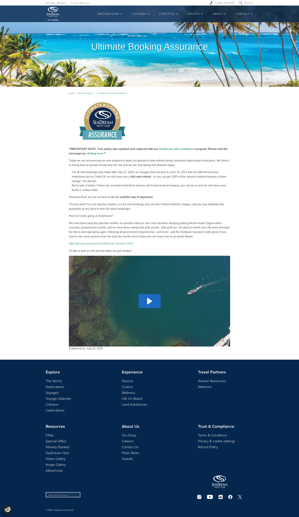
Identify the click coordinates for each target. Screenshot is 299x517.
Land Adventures (134, 404)
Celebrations (55, 410)
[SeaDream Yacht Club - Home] (219, 482)
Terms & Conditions (212, 435)
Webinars (205, 386)
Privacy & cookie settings (216, 440)
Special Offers (56, 440)
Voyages (52, 392)
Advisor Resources (212, 380)
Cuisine (127, 386)
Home (71, 93)
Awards (127, 458)
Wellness (128, 392)
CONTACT (243, 14)
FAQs (50, 435)
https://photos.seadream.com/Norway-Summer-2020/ (101, 243)
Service (127, 380)
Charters (52, 404)
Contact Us (130, 446)
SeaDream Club (57, 452)
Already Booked (56, 3)
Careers (127, 440)
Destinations (55, 386)
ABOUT (217, 14)
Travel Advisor (80, 3)
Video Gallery (56, 458)
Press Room (130, 452)
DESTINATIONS (109, 14)
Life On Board (132, 398)
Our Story (129, 435)
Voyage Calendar (58, 398)
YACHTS (194, 14)
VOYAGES (139, 14)
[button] (150, 301)
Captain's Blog (85, 93)
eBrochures (54, 470)
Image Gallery (56, 464)
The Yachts (54, 380)
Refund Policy (208, 446)
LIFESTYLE (167, 14)
